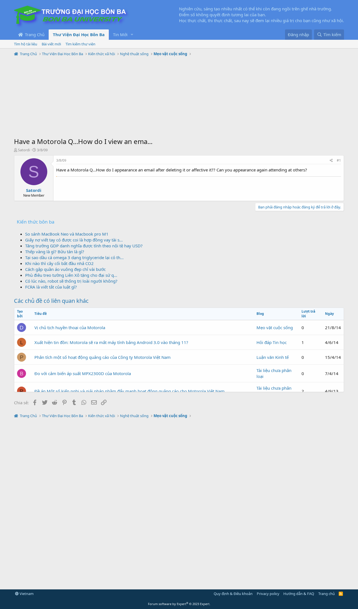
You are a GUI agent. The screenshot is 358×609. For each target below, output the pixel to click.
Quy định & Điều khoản (233, 593)
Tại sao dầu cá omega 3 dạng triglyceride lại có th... (74, 257)
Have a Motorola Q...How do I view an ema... (83, 141)
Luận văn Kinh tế (272, 357)
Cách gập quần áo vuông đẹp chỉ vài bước (65, 269)
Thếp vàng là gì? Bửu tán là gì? (54, 251)
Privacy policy (268, 593)
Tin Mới (120, 34)
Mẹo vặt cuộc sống (274, 327)
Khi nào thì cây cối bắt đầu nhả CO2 (59, 263)
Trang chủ (326, 593)
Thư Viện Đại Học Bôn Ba (79, 34)
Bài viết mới (51, 44)
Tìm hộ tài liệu (25, 44)
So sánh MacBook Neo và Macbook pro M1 (67, 234)
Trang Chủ (34, 34)
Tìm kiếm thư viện (80, 44)
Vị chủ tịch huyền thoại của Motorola (69, 327)
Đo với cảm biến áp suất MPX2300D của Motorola (82, 373)
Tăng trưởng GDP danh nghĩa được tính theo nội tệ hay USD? (84, 245)
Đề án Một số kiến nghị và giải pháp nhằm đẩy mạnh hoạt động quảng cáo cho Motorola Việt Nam (129, 391)
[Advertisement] (179, 97)
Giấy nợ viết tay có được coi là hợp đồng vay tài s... (74, 240)
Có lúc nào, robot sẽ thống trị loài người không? (71, 281)
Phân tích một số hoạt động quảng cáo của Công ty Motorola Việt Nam (102, 357)
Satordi (24, 149)
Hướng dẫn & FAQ (298, 593)
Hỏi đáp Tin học (271, 342)
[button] (132, 34)
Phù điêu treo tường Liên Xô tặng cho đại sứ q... (71, 275)
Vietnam (26, 593)
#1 (339, 160)
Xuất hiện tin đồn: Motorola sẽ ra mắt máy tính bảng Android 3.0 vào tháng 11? (111, 342)
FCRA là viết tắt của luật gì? (51, 287)
